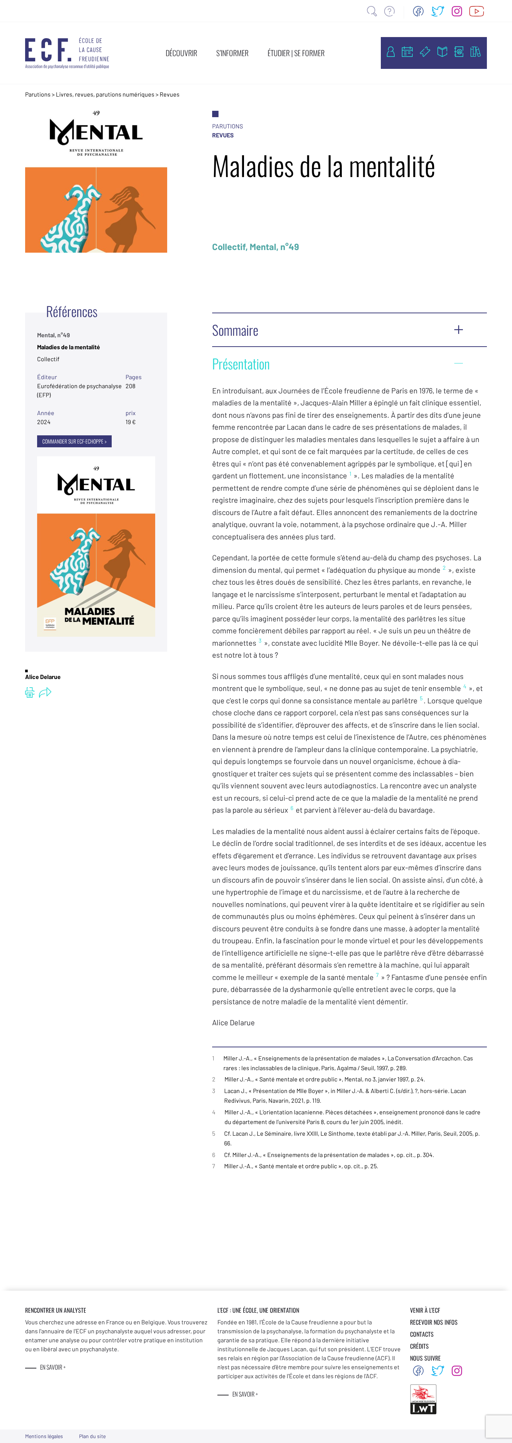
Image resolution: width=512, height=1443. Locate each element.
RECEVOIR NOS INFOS (434, 1322)
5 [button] (421, 698)
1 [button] (350, 473)
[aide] (389, 11)
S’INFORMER (232, 52)
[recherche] (372, 11)
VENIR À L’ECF (425, 1310)
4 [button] (464, 686)
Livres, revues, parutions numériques (105, 94)
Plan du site (92, 1436)
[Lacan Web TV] (476, 11)
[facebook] (418, 11)
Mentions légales (44, 1436)
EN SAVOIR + (53, 1367)
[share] (45, 692)
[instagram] (457, 11)
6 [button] (291, 807)
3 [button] (260, 640)
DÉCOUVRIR (181, 52)
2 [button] (444, 567)
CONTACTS (422, 1334)
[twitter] (438, 11)
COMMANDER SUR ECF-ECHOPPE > (74, 441)
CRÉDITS (419, 1346)
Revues (170, 94)
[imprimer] (29, 692)
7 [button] (377, 974)
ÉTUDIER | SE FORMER (296, 52)
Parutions (38, 94)
